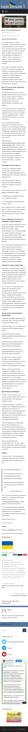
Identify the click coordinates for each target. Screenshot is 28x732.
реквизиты (11, 530)
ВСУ (21, 562)
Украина (11, 578)
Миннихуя (13, 574)
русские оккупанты (15, 576)
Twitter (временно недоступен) (15, 642)
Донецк (22, 564)
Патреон (4, 526)
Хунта (15, 578)
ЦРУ (18, 578)
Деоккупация (14, 564)
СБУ (7, 578)
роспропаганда (5, 576)
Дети (19, 564)
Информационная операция (9, 568)
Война (9, 562)
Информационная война (10, 566)
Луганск (7, 570)
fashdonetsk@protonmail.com (11, 501)
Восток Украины (15, 562)
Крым (3, 570)
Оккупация (19, 574)
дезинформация (6, 564)
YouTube (9, 654)
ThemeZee (22, 729)
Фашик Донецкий (8, 560)
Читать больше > (6, 537)
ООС (23, 574)
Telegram (9, 648)
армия (5, 562)
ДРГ (3, 566)
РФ (5, 578)
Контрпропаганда (21, 568)
